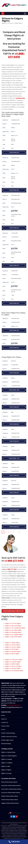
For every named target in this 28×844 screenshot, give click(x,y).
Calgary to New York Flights (13, 666)
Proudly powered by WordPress (10, 822)
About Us (4, 719)
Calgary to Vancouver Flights (13, 659)
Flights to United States (8, 752)
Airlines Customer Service (9, 736)
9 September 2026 (15, 120)
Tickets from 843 (13, 509)
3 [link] (8, 532)
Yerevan (13, 514)
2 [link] (5, 532)
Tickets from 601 (13, 492)
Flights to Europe (6, 773)
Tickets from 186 (13, 190)
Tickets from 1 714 (14, 458)
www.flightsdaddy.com (14, 705)
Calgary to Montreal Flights (13, 626)
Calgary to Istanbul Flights (13, 668)
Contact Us (4, 722)
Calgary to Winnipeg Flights (13, 632)
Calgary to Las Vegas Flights (13, 630)
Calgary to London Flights (12, 645)
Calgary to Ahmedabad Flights (14, 671)
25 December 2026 (15, 195)
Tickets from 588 (13, 372)
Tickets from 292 (13, 152)
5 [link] (13, 532)
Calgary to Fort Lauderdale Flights (15, 628)
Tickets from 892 (13, 424)
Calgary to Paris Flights (12, 649)
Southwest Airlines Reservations (11, 785)
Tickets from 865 (13, 526)
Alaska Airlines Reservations (9, 796)
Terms (3, 729)
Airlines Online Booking (8, 733)
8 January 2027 (14, 270)
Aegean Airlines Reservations (10, 803)
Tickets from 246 (13, 303)
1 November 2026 (15, 157)
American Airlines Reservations (10, 792)
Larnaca (13, 497)
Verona (12, 463)
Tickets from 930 (13, 475)
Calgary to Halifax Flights (12, 664)
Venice (12, 395)
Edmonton (13, 361)
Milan (12, 412)
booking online (20, 98)
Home (3, 23)
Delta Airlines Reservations (9, 782)
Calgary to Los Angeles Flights (14, 634)
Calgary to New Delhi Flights (13, 637)
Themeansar (14, 824)
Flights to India (5, 766)
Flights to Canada (6, 759)
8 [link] (19, 532)
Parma (12, 429)
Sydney (12, 378)
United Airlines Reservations (9, 800)
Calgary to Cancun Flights (12, 647)
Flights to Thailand (6, 763)
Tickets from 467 (13, 265)
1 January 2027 (14, 233)
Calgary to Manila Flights (12, 643)
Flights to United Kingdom (9, 756)
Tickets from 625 (13, 227)
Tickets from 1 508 (14, 390)
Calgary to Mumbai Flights (13, 651)
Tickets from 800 (13, 407)
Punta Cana (13, 480)
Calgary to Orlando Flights (13, 662)
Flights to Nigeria (6, 770)
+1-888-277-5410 (13, 560)
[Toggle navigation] (25, 13)
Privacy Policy (5, 726)
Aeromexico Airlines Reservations (11, 789)
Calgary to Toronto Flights (13, 623)
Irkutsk (12, 446)
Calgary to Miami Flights (12, 654)
